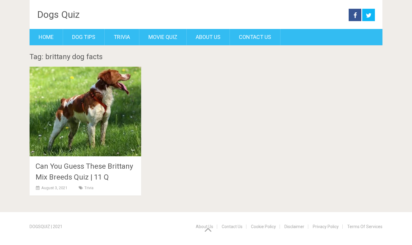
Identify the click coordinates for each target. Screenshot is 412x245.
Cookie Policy (263, 226)
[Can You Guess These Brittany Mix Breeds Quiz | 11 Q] (85, 111)
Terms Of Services (364, 226)
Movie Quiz (162, 37)
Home (46, 37)
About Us (208, 37)
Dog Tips (83, 37)
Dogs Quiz (58, 14)
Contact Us (255, 37)
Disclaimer (294, 226)
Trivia (122, 37)
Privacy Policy (326, 226)
